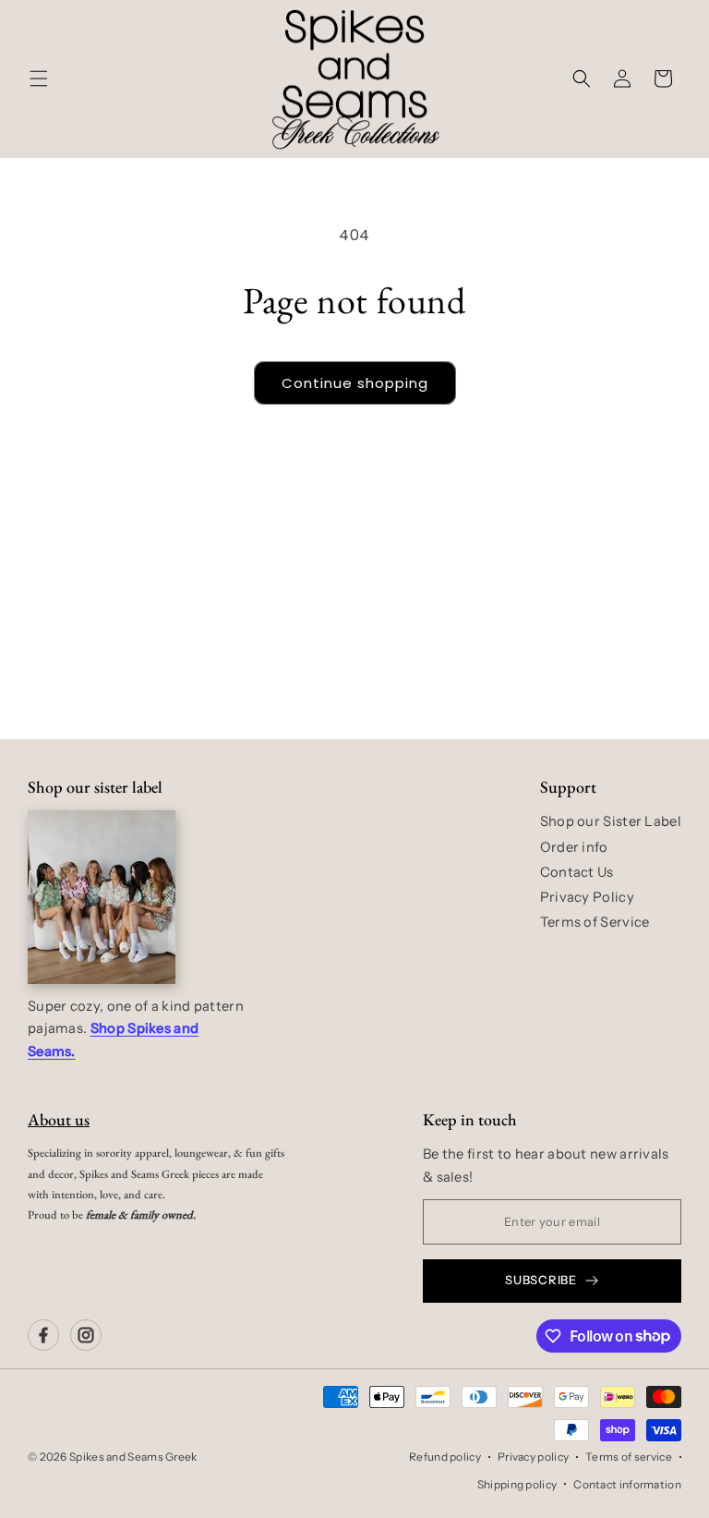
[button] (38, 78)
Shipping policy (517, 1484)
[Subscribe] (499, 667)
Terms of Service (595, 922)
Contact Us (577, 872)
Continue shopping (355, 383)
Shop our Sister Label (610, 821)
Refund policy (445, 1456)
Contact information (627, 1484)
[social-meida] (43, 1335)
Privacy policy (533, 1456)
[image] (101, 897)
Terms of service (628, 1456)
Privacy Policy (587, 897)
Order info (574, 847)
